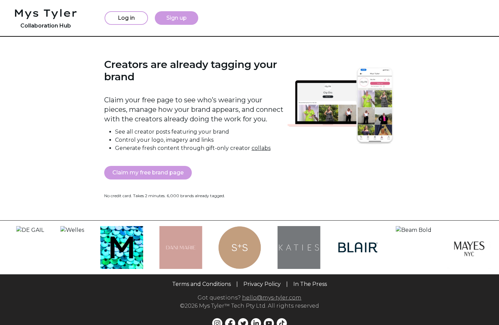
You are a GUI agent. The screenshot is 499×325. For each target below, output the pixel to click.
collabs (261, 148)
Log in (126, 18)
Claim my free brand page (148, 172)
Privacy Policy (262, 284)
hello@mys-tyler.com (271, 297)
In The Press (310, 284)
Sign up (176, 18)
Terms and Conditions (201, 284)
